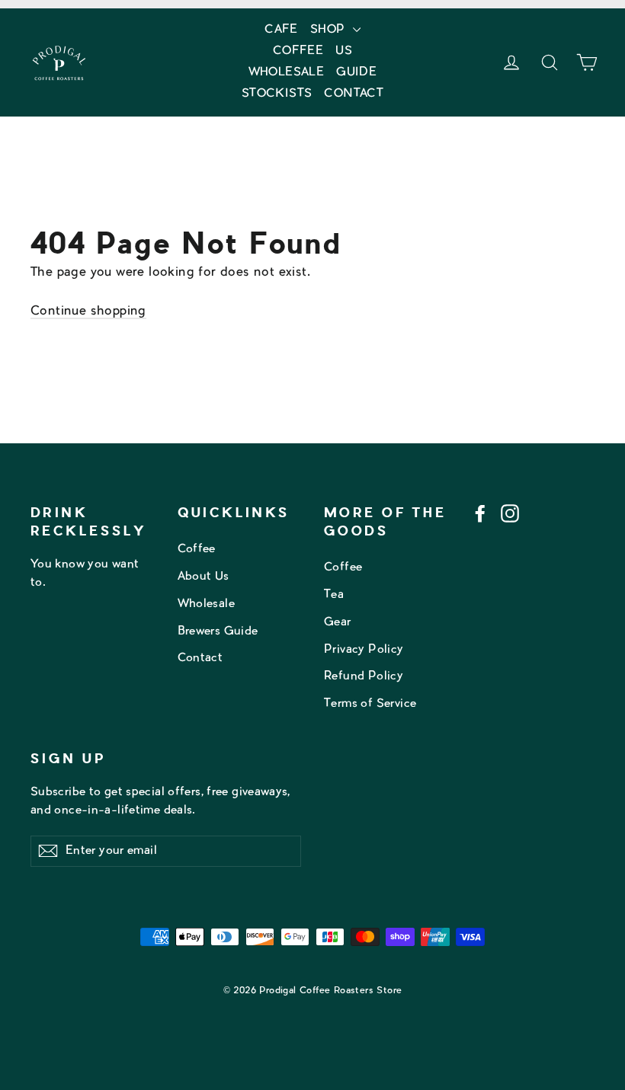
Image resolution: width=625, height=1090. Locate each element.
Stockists (277, 94)
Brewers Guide (218, 632)
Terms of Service (370, 704)
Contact (353, 94)
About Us (203, 577)
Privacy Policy (364, 650)
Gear (337, 622)
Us (343, 51)
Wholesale (286, 72)
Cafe (281, 30)
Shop (329, 30)
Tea (334, 595)
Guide (356, 72)
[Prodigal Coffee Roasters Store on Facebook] (480, 514)
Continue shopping (88, 311)
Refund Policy (363, 676)
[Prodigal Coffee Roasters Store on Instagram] (510, 514)
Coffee (298, 51)
